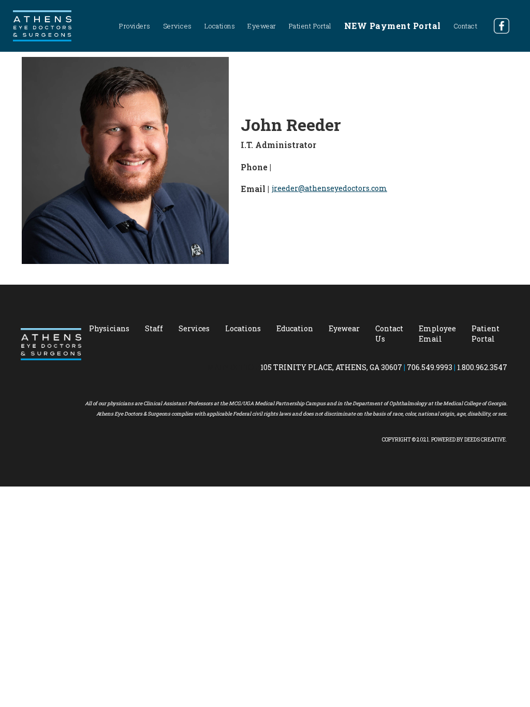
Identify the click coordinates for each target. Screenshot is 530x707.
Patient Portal (310, 26)
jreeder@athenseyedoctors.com (329, 188)
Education (294, 328)
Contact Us (389, 333)
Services (194, 328)
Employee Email (437, 333)
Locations (219, 26)
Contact (465, 26)
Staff (154, 328)
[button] (135, 26)
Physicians (109, 328)
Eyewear (261, 26)
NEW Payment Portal (392, 25)
